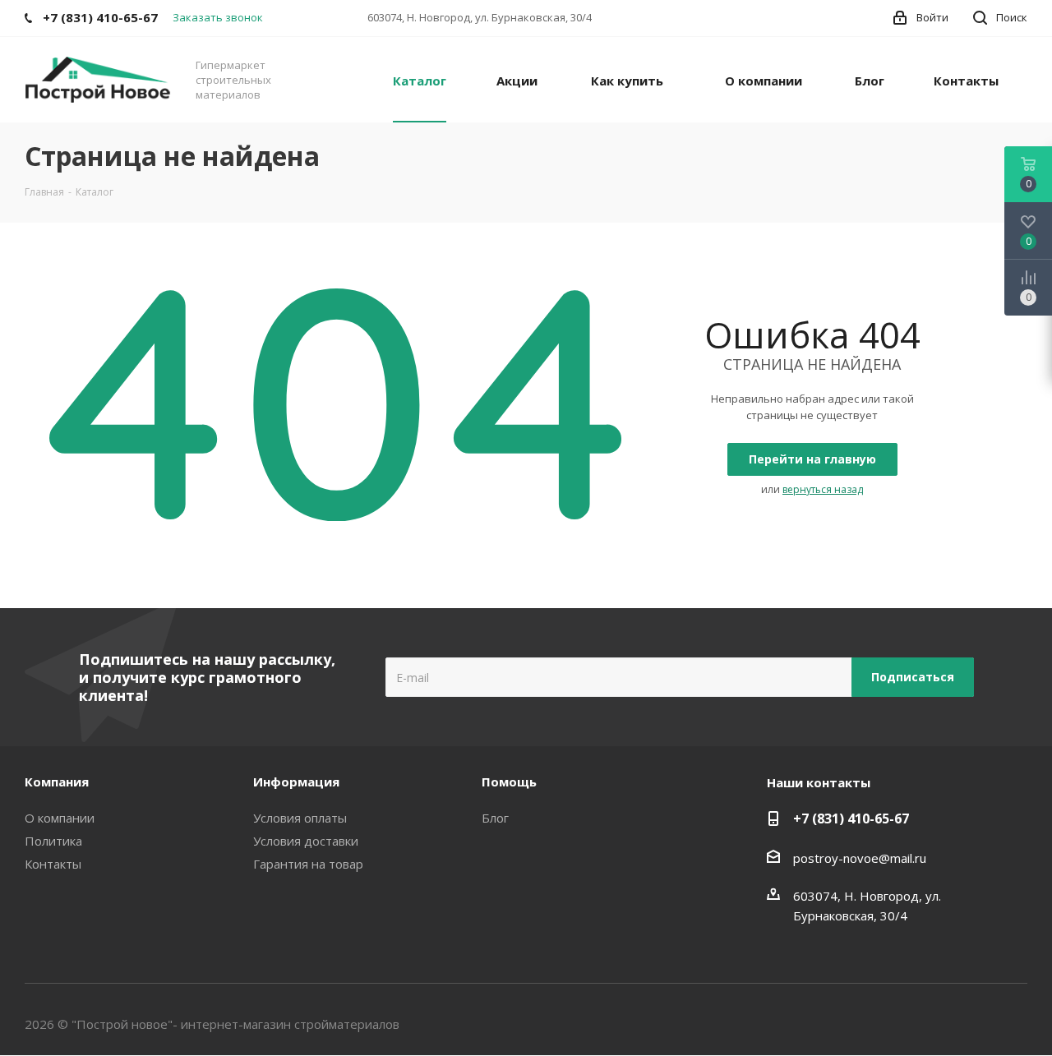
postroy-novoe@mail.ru (859, 858)
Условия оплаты (300, 817)
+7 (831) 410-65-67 (851, 818)
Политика (53, 840)
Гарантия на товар (308, 863)
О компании (60, 817)
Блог (495, 817)
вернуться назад (822, 489)
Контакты (53, 863)
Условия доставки (305, 840)
